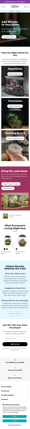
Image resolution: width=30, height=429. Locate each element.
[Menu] (2, 6)
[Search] (5, 6)
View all (15, 231)
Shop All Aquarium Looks (10, 184)
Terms (18, 349)
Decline (14, 421)
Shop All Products (9, 37)
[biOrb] (15, 6)
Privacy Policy (13, 349)
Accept (15, 416)
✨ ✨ (15, 1)
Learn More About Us (15, 313)
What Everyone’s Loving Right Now (15, 227)
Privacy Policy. (14, 412)
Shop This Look (7, 188)
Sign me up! (15, 344)
